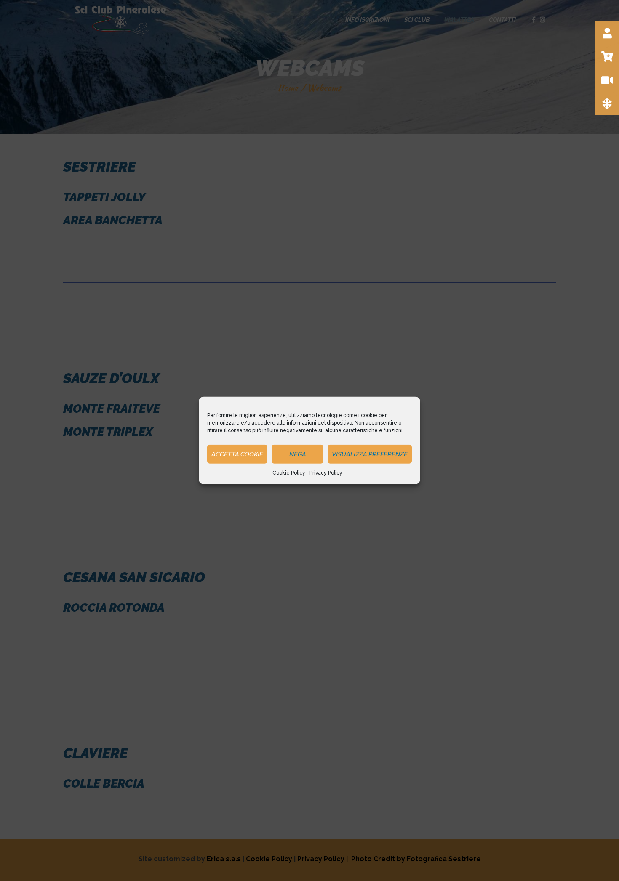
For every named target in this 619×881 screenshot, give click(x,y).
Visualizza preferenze (370, 454)
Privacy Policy (326, 473)
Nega (297, 454)
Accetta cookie (237, 454)
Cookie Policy (288, 473)
